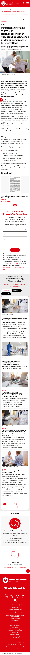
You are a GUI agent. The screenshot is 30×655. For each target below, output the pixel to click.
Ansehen (3, 199)
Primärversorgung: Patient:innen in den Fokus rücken (14, 319)
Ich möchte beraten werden (15, 538)
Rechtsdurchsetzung (15, 634)
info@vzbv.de (15, 649)
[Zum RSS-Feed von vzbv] (23, 596)
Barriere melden (15, 607)
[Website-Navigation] (27, 3)
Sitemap (23, 605)
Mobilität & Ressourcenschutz (15, 630)
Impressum (6, 605)
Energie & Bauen (15, 620)
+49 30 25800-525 (21, 567)
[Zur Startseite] (9, 3)
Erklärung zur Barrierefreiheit (15, 609)
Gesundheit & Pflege (15, 625)
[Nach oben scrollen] (28, 571)
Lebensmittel (15, 627)
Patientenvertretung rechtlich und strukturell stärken (12, 471)
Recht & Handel (15, 637)
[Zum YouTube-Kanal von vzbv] (18, 596)
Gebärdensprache (9, 612)
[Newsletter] (15, 600)
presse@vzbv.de (9, 567)
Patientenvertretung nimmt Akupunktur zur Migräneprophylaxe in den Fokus (14, 430)
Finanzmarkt (15, 623)
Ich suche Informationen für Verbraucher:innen (15, 542)
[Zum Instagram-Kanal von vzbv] (12, 596)
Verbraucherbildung (15, 636)
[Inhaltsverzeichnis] (1, 99)
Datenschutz (15, 605)
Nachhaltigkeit (15, 632)
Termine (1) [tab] (6, 293)
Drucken (26, 20)
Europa (15, 622)
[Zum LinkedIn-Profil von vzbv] (7, 596)
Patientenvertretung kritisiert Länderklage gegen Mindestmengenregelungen (11, 362)
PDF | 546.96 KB (5, 201)
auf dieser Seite (14, 263)
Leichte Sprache (21, 612)
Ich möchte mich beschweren (14, 540)
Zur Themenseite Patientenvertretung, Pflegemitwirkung (15, 285)
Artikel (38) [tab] (6, 290)
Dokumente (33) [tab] (16, 290)
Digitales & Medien (15, 618)
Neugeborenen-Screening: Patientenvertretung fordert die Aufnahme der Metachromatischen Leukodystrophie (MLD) (13, 393)
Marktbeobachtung (15, 629)
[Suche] (23, 3)
